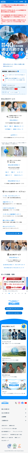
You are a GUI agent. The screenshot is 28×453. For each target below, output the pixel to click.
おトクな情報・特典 (20, 64)
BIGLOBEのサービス (9, 64)
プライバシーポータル (17, 431)
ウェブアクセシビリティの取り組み (9, 428)
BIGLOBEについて (9, 66)
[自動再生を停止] (27, 59)
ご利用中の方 (5, 420)
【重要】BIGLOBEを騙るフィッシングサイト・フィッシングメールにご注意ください (14, 79)
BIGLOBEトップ (5, 440)
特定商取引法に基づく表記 (16, 434)
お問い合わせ (4, 425)
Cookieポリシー (5, 434)
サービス (16, 1)
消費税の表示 (12, 425)
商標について (17, 437)
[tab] (27, 52)
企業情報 (21, 1)
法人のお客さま (5, 413)
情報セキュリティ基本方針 (7, 437)
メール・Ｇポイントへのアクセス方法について (14, 75)
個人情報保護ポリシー (6, 431)
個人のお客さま (5, 409)
